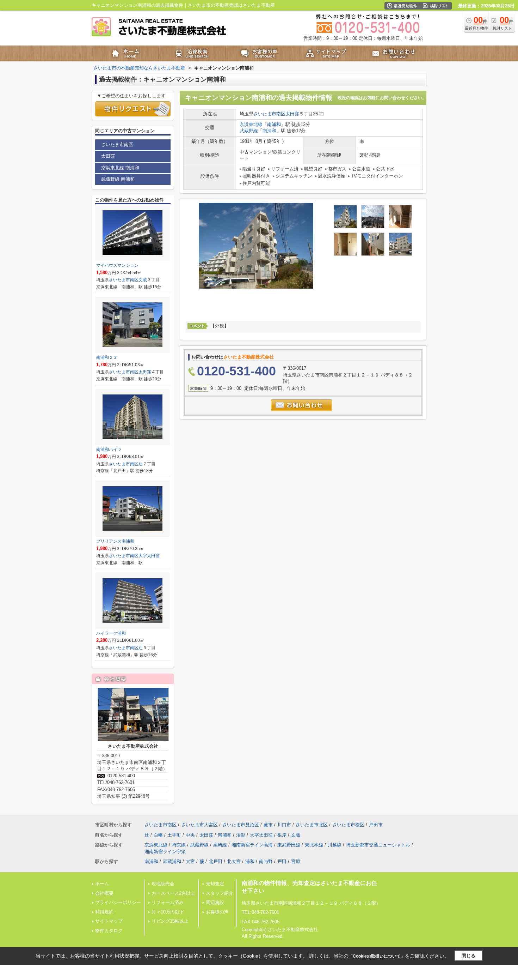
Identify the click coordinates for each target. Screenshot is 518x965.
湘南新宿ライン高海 (252, 845)
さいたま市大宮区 (199, 824)
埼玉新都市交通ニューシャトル (378, 845)
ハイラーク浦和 (111, 633)
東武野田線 (288, 845)
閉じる (468, 955)
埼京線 (179, 845)
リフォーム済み (168, 902)
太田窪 (292, 113)
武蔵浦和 (172, 861)
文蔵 (142, 279)
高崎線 (220, 845)
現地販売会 (163, 883)
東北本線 (314, 845)
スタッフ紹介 (219, 893)
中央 (190, 835)
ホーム (102, 883)
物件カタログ (109, 930)
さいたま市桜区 (348, 824)
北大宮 (234, 861)
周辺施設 (215, 902)
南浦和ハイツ (109, 449)
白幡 (158, 835)
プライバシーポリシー (118, 902)
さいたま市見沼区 (240, 824)
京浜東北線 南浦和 (120, 167)
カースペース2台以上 (173, 893)
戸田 (281, 861)
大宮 (190, 861)
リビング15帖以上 (170, 921)
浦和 (249, 861)
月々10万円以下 (168, 912)
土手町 (174, 835)
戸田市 (376, 824)
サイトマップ (109, 921)
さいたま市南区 (269, 113)
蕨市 (268, 824)
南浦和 (274, 124)
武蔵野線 (249, 130)
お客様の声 (217, 912)
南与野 (266, 861)
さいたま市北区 (312, 824)
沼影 (240, 835)
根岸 (281, 835)
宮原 (295, 861)
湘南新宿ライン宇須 (165, 851)
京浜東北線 (251, 124)
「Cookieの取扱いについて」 (377, 956)
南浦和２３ (106, 357)
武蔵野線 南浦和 (118, 179)
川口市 (284, 824)
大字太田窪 (149, 555)
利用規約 (104, 912)
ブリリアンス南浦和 (115, 541)
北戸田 (215, 861)
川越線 (334, 845)
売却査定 (215, 883)
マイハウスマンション (117, 265)
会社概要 (104, 893)
